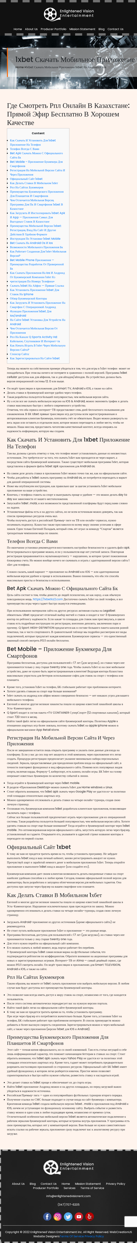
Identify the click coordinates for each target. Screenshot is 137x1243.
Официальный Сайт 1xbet (26, 179)
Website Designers (46, 1236)
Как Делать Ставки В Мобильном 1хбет (34, 183)
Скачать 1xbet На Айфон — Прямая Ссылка (37, 286)
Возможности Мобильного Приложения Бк (36, 247)
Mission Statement (82, 29)
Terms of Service (92, 1188)
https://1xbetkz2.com (48, 599)
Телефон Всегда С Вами (24, 149)
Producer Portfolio (53, 29)
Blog (101, 29)
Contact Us (115, 29)
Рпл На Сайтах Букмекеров (26, 187)
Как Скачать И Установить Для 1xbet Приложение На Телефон (33, 142)
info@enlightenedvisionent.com (68, 1196)
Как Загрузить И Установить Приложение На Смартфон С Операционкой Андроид (37, 305)
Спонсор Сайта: (19, 354)
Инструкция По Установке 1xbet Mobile (35, 239)
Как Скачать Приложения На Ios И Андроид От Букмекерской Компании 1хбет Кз (37, 275)
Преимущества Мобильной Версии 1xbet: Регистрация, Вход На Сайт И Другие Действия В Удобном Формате (36, 230)
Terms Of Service (72, 1236)
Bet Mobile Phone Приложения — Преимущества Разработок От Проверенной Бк (37, 264)
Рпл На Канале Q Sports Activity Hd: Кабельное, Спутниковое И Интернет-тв (35, 339)
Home (18, 29)
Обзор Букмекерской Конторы (28, 298)
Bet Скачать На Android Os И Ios (31, 243)
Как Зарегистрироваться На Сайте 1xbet (35, 358)
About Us (31, 29)
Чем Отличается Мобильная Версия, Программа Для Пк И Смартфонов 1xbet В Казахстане (36, 204)
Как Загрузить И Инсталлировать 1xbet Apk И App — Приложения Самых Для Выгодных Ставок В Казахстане (37, 217)
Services (69, 1188)
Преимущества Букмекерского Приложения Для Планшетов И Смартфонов (37, 194)
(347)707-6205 (69, 1205)
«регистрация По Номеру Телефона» (32, 281)
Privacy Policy (115, 1184)
